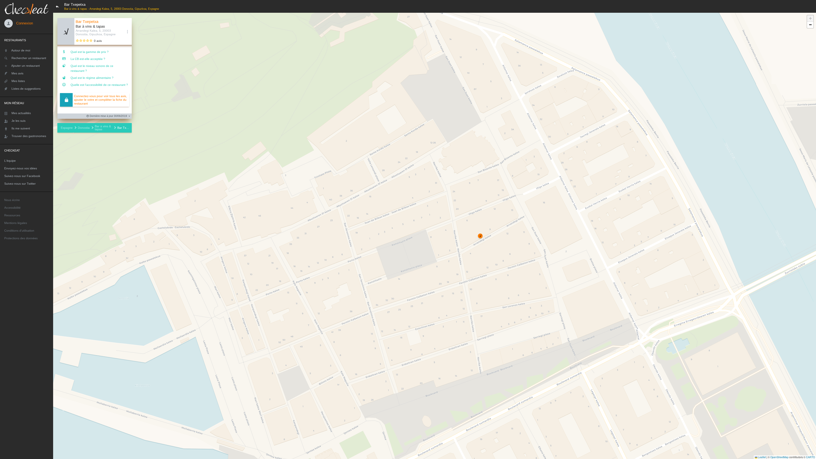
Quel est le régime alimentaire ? (92, 77)
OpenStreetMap (779, 457)
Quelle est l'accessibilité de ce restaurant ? (99, 84)
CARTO (810, 457)
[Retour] (57, 6)
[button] (480, 236)
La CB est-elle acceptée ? (88, 59)
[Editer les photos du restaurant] (65, 31)
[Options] (127, 31)
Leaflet (761, 457)
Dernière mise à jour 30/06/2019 (108, 116)
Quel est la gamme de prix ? (90, 52)
